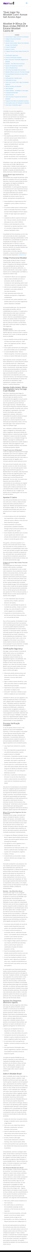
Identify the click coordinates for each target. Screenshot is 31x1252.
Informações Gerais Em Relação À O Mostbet (17, 103)
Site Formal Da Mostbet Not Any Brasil (15, 70)
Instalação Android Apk (11, 92)
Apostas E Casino (9, 49)
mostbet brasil (22, 255)
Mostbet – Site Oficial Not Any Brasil (14, 63)
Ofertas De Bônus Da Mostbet (13, 86)
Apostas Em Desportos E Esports (14, 66)
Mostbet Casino (9, 41)
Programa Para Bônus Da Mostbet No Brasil (17, 101)
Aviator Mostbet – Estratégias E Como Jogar (16, 90)
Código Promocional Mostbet (13, 39)
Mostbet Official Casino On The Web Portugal (17, 72)
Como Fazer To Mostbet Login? (13, 105)
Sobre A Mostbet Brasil (11, 68)
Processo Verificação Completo (13, 57)
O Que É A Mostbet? (10, 47)
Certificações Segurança (11, 55)
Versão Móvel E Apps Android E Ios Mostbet (17, 37)
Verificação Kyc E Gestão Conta (13, 78)
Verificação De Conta (10, 80)
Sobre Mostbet (9, 88)
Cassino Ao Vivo (9, 94)
